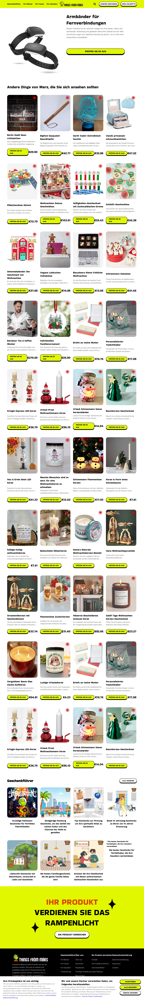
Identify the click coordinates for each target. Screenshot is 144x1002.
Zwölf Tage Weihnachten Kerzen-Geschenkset (119, 617)
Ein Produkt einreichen (72, 934)
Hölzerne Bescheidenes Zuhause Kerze (85, 617)
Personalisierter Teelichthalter (114, 343)
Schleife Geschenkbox (117, 204)
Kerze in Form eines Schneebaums (117, 481)
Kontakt (94, 960)
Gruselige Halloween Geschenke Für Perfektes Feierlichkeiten (22, 823)
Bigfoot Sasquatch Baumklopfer (50, 137)
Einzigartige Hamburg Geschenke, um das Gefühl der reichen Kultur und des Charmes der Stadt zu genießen (55, 826)
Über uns (78, 960)
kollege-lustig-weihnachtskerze (16, 551)
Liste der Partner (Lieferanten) (92, 996)
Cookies (115, 968)
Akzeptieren (130, 981)
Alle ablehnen (130, 987)
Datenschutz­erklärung (120, 960)
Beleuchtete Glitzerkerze (53, 550)
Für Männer (28, 4)
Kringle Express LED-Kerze (21, 411)
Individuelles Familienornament (50, 342)
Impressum (116, 964)
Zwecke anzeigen (130, 993)
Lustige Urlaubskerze (51, 682)
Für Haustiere (52, 4)
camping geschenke (108, 4)
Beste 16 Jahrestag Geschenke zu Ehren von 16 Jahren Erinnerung (121, 823)
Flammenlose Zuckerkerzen (55, 616)
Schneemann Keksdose (118, 273)
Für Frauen (39, 4)
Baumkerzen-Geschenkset (120, 411)
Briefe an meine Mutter (85, 342)
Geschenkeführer (14, 4)
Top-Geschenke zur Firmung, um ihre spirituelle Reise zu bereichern (88, 823)
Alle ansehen (128, 780)
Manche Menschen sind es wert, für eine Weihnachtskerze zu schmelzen (54, 482)
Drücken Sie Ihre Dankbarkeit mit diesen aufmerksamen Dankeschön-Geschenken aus (88, 876)
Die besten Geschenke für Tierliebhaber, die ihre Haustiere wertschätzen (121, 853)
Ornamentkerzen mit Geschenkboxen (18, 617)
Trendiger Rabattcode (83, 972)
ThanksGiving (66, 972)
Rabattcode (79, 968)
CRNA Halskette (129, 4)
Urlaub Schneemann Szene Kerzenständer (87, 410)
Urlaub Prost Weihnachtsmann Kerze (52, 411)
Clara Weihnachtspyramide (120, 550)
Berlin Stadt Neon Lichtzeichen (16, 136)
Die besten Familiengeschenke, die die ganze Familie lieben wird (55, 876)
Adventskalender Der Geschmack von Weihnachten (18, 275)
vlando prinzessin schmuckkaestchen (116, 137)
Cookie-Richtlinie (50, 995)
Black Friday (80, 976)
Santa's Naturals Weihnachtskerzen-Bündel (87, 551)
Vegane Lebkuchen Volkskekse (50, 274)
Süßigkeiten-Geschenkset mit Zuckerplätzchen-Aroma (88, 205)
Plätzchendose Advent (19, 205)
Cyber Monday (97, 972)
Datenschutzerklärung (10, 998)
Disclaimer (79, 964)
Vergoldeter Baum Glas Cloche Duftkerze (19, 683)
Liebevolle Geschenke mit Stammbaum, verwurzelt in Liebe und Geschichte (22, 876)
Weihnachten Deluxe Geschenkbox (51, 205)
